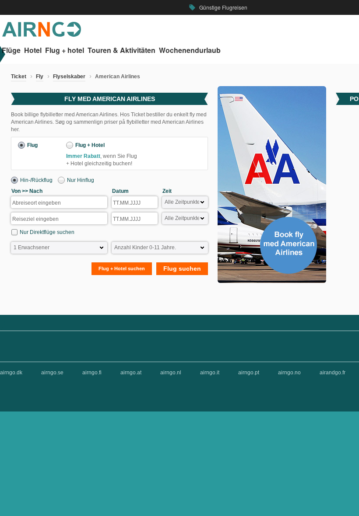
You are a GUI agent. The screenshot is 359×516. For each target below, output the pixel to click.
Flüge (11, 50)
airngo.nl (170, 373)
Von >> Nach (26, 191)
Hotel (33, 50)
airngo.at (130, 373)
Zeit (167, 191)
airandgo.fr (332, 373)
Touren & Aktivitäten (121, 50)
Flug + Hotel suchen (122, 268)
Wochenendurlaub (190, 50)
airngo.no (289, 373)
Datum (120, 191)
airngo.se (52, 373)
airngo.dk (11, 373)
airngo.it (209, 373)
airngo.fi (92, 373)
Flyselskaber (69, 76)
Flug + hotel (64, 50)
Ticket (18, 76)
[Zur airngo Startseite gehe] (41, 35)
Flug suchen (182, 268)
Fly (39, 76)
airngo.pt (248, 373)
